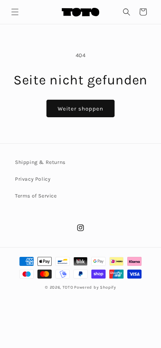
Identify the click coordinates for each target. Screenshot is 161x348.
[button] (15, 12)
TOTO (68, 287)
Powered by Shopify (95, 287)
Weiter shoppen (80, 108)
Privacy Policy (33, 179)
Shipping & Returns (40, 162)
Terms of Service (36, 196)
